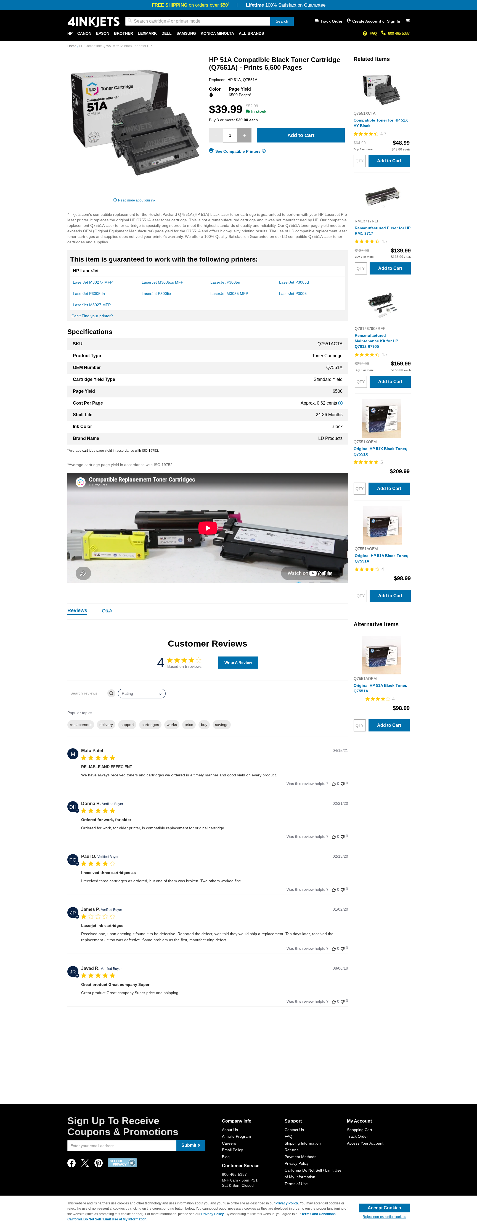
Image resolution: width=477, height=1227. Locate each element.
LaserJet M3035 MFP (229, 293)
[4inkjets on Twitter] (85, 1164)
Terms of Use (296, 1184)
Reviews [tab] (77, 610)
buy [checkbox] (204, 724)
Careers (229, 1143)
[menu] (238, 33)
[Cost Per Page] (340, 403)
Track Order (331, 21)
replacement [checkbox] (81, 724)
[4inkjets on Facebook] (71, 1164)
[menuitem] (70, 33)
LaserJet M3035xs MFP (162, 282)
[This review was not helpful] (342, 783)
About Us (230, 1130)
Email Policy (232, 1150)
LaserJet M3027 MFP (92, 305)
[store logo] (93, 22)
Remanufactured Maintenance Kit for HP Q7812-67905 (376, 341)
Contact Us (294, 1130)
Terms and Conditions (318, 1214)
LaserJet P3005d (294, 282)
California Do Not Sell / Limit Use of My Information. (107, 1219)
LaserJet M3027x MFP (93, 282)
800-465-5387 (399, 33)
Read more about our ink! (137, 200)
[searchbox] (87, 693)
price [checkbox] (189, 724)
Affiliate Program (236, 1136)
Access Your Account (365, 1143)
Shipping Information (303, 1143)
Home (72, 46)
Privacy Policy (297, 1163)
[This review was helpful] (334, 783)
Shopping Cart (359, 1130)
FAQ (373, 33)
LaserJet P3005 (293, 293)
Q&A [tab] (107, 611)
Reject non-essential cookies (384, 1217)
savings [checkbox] (221, 724)
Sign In (393, 21)
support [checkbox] (127, 724)
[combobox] (209, 21)
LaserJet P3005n (225, 282)
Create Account (367, 21)
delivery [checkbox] (106, 724)
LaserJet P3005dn (89, 293)
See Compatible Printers (238, 151)
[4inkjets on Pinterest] (98, 1164)
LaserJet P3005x (156, 293)
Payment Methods (300, 1157)
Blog (226, 1157)
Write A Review (238, 662)
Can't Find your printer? (92, 316)
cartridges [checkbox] (150, 724)
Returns (291, 1150)
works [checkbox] (172, 724)
